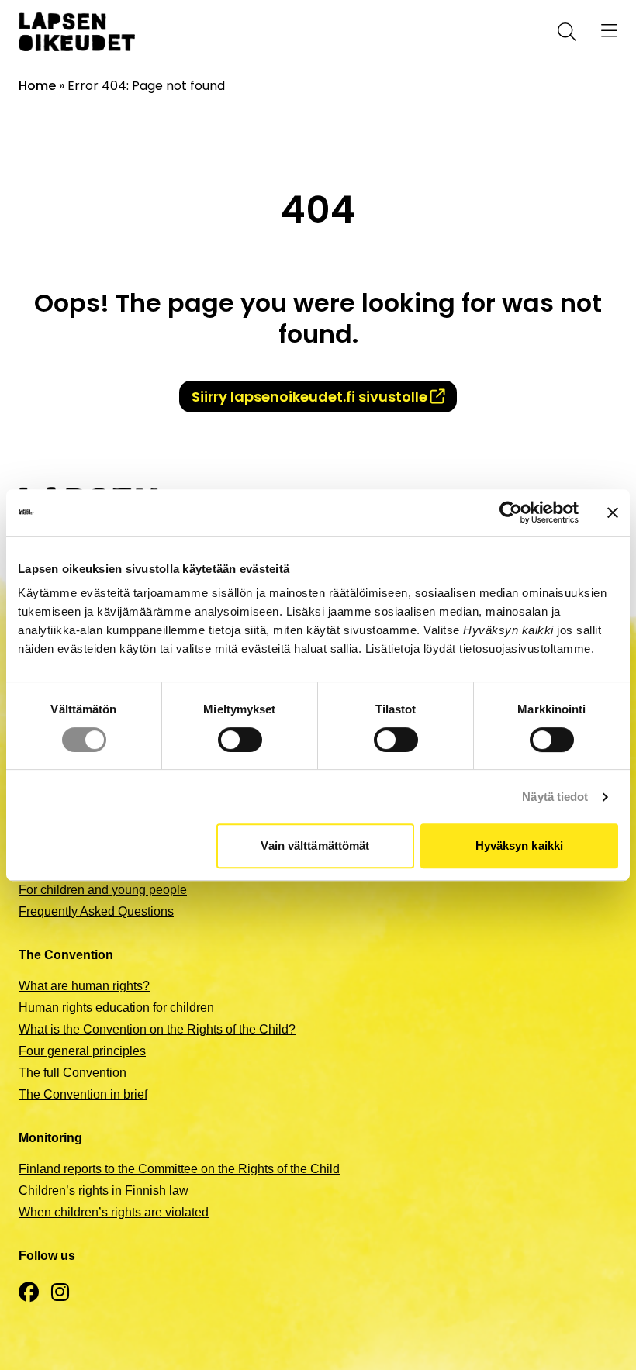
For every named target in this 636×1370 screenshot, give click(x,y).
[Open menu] (609, 32)
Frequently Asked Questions (96, 911)
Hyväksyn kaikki (519, 845)
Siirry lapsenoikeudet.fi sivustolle (309, 396)
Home (37, 86)
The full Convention (72, 1072)
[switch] (240, 739)
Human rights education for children (116, 1007)
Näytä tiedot (555, 796)
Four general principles (82, 1051)
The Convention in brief (83, 1094)
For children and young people (103, 889)
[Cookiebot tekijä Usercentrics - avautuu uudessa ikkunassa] (511, 512)
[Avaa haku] (563, 31)
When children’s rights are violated (114, 1212)
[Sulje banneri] (612, 512)
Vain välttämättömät (315, 845)
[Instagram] (60, 1293)
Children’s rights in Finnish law (103, 1190)
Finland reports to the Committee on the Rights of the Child (179, 1168)
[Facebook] (29, 1293)
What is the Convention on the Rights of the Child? (157, 1029)
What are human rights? (84, 985)
